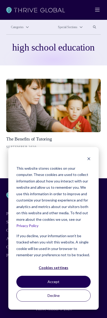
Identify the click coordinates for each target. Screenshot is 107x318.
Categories (17, 27)
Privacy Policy (27, 225)
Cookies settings (53, 267)
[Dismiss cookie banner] (89, 158)
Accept (53, 281)
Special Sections (67, 27)
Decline (54, 295)
